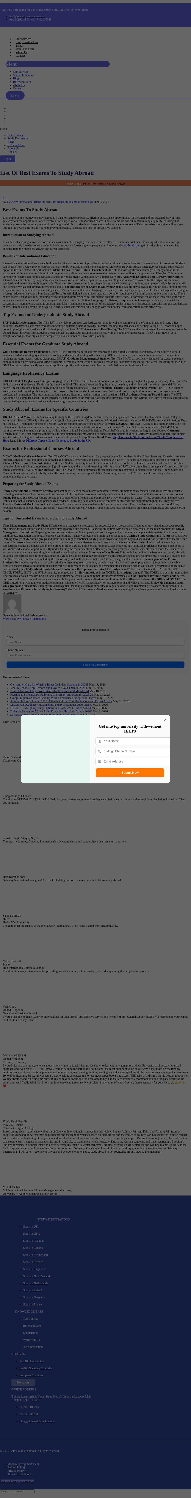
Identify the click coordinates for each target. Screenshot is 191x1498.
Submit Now (130, 772)
